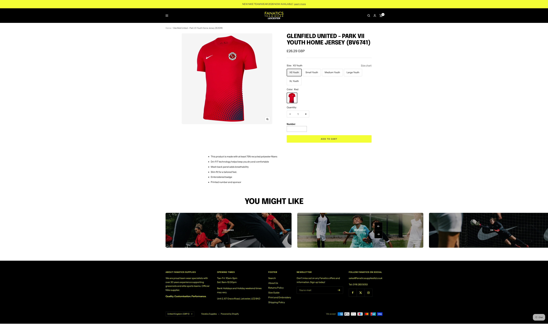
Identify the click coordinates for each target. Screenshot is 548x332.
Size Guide (273, 292)
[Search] (368, 15)
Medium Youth (332, 72)
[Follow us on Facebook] (353, 293)
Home (168, 28)
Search (272, 278)
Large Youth (353, 72)
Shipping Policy (276, 302)
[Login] (374, 15)
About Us (273, 283)
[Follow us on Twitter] (360, 293)
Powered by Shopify (230, 314)
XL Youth (294, 81)
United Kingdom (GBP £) (178, 314)
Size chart (366, 65)
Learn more (300, 4)
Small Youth (312, 72)
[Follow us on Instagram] (368, 293)
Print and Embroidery (279, 297)
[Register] (339, 290)
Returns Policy (276, 287)
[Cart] (380, 15)
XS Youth (294, 72)
